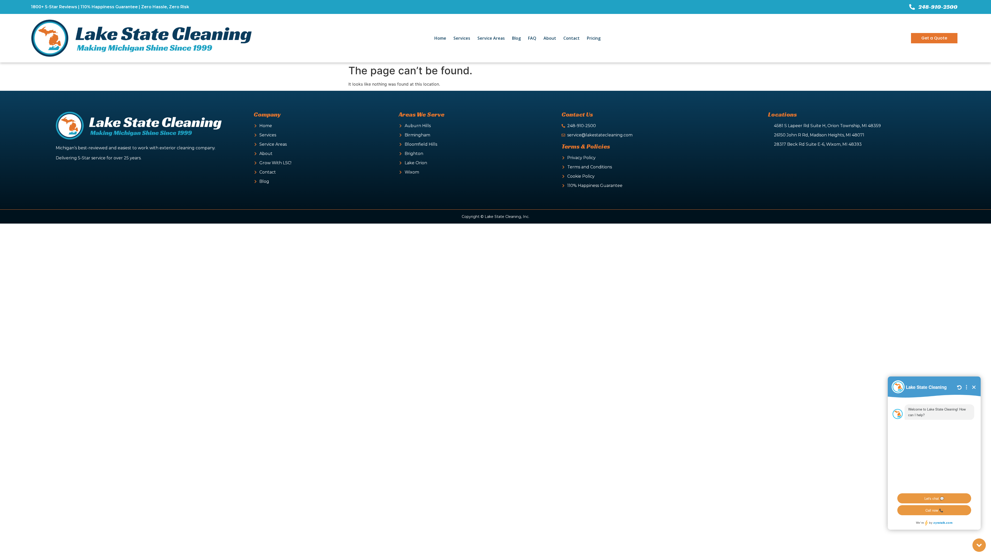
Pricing (594, 38)
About (550, 38)
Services (461, 38)
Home (440, 38)
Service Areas (491, 38)
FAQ (532, 38)
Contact (571, 38)
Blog (516, 38)
